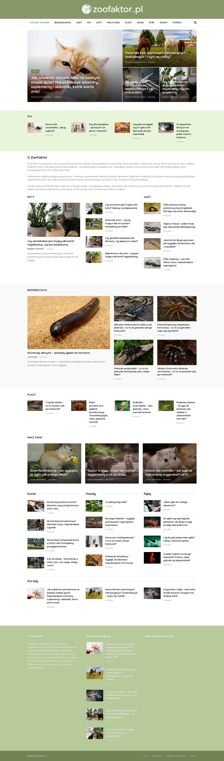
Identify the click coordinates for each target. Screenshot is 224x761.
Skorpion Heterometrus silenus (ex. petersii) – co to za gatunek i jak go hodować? (133, 327)
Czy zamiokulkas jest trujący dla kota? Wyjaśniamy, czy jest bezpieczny (175, 87)
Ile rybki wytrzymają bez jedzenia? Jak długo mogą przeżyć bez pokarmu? (177, 521)
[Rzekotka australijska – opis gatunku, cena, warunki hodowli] (122, 405)
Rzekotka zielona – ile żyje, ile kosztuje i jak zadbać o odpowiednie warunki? (185, 410)
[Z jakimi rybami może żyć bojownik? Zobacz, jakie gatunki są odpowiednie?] (152, 558)
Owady (164, 22)
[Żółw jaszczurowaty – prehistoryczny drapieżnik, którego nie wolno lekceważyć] (152, 208)
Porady (177, 22)
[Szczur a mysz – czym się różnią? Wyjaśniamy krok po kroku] (112, 463)
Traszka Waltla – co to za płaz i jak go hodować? (54, 405)
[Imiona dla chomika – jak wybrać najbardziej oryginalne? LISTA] (170, 463)
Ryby (151, 22)
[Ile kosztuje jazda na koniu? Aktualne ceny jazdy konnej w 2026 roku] (35, 506)
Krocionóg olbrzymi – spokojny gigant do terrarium (58, 352)
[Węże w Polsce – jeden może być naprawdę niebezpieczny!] (152, 227)
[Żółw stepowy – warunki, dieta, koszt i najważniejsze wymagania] (152, 263)
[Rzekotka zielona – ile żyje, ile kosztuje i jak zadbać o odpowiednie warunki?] (166, 405)
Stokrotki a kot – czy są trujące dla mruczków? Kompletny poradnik (117, 223)
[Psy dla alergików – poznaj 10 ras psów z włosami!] (78, 127)
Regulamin (157, 756)
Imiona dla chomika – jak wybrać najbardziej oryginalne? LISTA (168, 472)
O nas (146, 756)
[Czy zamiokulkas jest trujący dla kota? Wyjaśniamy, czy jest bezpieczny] (53, 220)
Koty (99, 22)
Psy (89, 22)
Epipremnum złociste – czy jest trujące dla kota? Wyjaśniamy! (121, 255)
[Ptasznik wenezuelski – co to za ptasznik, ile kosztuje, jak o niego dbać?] (133, 352)
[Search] (195, 22)
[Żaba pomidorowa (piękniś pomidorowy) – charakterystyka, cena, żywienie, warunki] (78, 405)
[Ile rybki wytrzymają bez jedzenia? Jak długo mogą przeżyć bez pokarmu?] (152, 522)
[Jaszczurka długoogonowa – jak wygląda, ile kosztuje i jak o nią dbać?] (152, 244)
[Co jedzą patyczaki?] (94, 506)
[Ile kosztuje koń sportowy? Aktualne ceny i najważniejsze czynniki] (35, 525)
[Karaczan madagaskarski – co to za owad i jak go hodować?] (94, 541)
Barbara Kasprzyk (170, 97)
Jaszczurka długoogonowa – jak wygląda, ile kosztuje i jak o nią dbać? (179, 243)
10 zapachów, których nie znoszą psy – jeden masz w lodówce (183, 131)
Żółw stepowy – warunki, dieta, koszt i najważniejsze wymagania (178, 262)
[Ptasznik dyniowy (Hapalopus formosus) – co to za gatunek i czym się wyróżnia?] (177, 308)
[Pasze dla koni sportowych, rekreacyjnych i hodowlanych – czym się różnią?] (160, 48)
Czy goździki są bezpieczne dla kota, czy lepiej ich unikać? (121, 240)
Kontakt (193, 756)
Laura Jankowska (38, 480)
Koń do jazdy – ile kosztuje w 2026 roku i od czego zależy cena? (62, 562)
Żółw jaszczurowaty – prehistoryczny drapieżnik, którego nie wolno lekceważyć (179, 208)
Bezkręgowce (63, 22)
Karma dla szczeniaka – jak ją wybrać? (55, 127)
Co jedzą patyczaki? (116, 502)
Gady (79, 22)
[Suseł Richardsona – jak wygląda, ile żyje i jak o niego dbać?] (54, 463)
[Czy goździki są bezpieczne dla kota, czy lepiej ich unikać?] (94, 242)
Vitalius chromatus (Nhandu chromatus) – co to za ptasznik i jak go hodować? (176, 371)
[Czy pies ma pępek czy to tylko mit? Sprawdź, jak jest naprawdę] (122, 127)
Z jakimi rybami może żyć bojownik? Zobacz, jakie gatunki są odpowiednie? (177, 557)
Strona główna (39, 22)
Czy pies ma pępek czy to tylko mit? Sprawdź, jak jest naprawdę (143, 129)
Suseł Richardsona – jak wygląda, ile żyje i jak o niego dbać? (54, 472)
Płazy (128, 22)
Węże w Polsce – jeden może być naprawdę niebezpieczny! (179, 225)
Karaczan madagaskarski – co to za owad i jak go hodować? (120, 540)
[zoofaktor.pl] (112, 9)
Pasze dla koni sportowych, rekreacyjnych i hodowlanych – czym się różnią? (156, 55)
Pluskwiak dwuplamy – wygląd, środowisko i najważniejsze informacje (119, 559)
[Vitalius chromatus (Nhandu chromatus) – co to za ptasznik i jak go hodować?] (177, 352)
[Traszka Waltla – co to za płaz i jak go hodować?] (35, 405)
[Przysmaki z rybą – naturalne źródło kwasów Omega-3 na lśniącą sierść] (152, 593)
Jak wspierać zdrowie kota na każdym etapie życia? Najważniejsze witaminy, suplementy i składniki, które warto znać (65, 84)
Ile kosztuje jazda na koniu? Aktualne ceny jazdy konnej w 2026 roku (63, 505)
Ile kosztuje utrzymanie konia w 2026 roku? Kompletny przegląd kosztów (63, 543)
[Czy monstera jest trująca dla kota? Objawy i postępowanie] (94, 208)
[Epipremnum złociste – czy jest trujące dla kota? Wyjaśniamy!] (94, 257)
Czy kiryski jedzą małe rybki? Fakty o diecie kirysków (178, 539)
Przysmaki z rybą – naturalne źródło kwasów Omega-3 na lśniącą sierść (138, 87)
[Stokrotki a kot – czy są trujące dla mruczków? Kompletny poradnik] (94, 224)
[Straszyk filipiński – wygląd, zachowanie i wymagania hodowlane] (94, 522)
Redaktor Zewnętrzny (41, 97)
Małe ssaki (113, 22)
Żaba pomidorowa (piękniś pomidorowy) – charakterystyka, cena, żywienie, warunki (98, 412)
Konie (140, 22)
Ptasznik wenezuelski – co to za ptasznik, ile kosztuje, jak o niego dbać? (131, 371)
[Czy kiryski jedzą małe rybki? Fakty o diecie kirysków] (152, 541)
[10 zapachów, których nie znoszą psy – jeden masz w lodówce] (166, 127)
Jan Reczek (32, 357)
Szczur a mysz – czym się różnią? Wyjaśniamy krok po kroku (111, 472)
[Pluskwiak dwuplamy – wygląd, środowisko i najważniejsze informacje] (94, 560)
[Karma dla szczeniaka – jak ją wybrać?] (35, 127)
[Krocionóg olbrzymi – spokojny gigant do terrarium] (68, 322)
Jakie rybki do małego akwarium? (175, 504)
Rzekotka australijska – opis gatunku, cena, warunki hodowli (142, 407)
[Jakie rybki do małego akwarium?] (152, 506)
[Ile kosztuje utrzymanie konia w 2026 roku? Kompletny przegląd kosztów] (35, 544)
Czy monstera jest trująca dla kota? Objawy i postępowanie (121, 206)
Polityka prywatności (176, 756)
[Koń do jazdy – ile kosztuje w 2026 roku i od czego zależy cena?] (35, 562)
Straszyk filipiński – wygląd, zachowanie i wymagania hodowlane (120, 521)
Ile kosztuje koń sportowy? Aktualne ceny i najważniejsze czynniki (63, 524)
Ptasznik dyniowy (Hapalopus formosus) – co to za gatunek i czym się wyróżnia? (174, 327)
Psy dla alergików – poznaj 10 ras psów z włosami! (98, 127)
